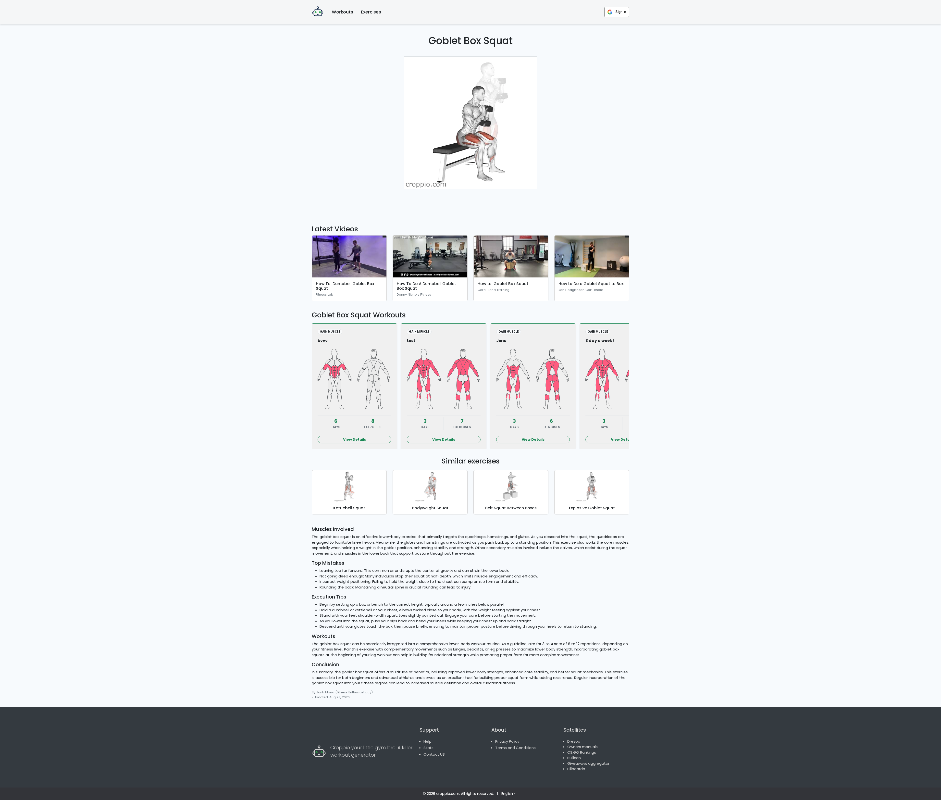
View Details (354, 439)
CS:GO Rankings (581, 752)
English (507, 793)
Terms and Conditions (515, 747)
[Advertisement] (470, 204)
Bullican (574, 757)
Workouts (342, 12)
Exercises (371, 12)
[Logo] (318, 12)
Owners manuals (582, 746)
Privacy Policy (507, 741)
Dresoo (573, 741)
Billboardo (576, 768)
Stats (428, 747)
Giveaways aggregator (588, 763)
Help (427, 741)
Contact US (434, 754)
